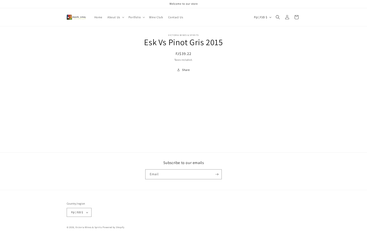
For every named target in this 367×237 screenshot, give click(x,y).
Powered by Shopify (113, 227)
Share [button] (186, 70)
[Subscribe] (217, 174)
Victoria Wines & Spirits (88, 227)
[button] (115, 17)
